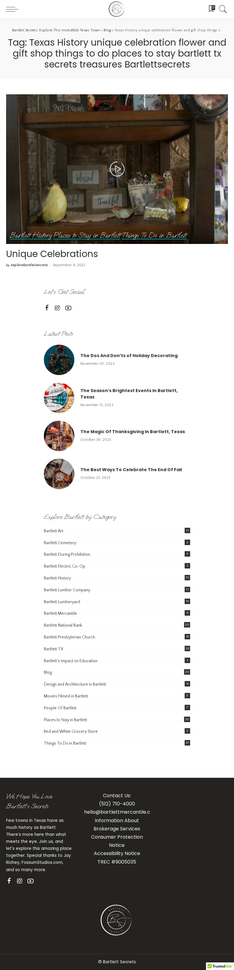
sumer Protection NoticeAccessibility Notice (118, 845)
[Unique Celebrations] (117, 169)
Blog (48, 672)
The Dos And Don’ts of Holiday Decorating (129, 356)
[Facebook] (47, 308)
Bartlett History (31, 235)
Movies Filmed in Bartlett (66, 696)
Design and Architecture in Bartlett (75, 684)
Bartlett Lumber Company (67, 590)
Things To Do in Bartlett (154, 235)
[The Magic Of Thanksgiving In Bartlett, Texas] (59, 436)
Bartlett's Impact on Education (71, 661)
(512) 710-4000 (117, 803)
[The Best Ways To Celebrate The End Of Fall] (59, 474)
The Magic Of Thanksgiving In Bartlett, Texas (132, 432)
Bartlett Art (53, 531)
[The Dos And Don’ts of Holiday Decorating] (59, 360)
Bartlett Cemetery (60, 543)
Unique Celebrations (52, 253)
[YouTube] (68, 308)
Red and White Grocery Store (71, 731)
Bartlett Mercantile (60, 613)
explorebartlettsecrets (29, 265)
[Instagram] (58, 308)
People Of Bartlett (60, 708)
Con (96, 836)
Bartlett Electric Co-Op (64, 566)
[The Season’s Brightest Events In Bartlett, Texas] (59, 398)
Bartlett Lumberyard (62, 602)
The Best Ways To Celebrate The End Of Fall (131, 470)
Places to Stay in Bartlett (86, 235)
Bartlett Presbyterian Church (69, 637)
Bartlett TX (53, 649)
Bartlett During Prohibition (67, 554)
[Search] (221, 9)
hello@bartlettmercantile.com (121, 811)
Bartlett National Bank (63, 625)
